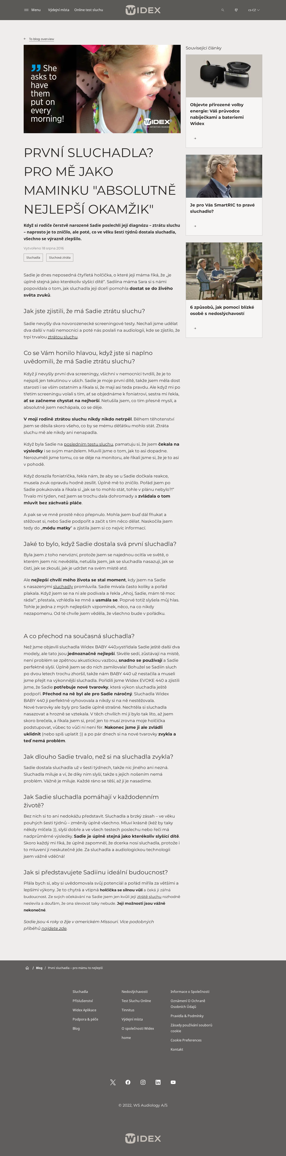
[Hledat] (223, 10)
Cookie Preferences (186, 1040)
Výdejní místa (58, 10)
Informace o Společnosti (190, 991)
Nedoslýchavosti (135, 991)
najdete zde (54, 928)
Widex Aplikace (84, 1010)
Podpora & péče (85, 1019)
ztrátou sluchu (62, 336)
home (126, 1037)
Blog (76, 1028)
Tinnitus (128, 1010)
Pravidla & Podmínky (187, 1016)
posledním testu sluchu (88, 444)
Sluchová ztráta (60, 257)
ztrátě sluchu (149, 896)
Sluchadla (33, 257)
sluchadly (63, 586)
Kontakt (177, 1049)
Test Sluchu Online (136, 1001)
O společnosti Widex (138, 1028)
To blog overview (41, 39)
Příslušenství (83, 1001)
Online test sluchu (88, 10)
